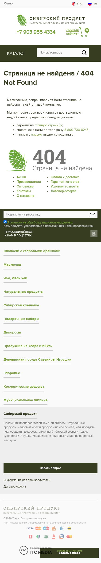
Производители (29, 182)
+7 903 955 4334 (36, 32)
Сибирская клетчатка (21, 305)
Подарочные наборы (21, 319)
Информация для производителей (27, 480)
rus (95, 3)
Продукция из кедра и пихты (28, 346)
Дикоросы (12, 332)
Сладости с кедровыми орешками (32, 251)
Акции (21, 177)
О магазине (25, 196)
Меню (8, 3)
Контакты (24, 191)
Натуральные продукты (23, 292)
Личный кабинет (72, 32)
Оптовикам (25, 186)
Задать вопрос (50, 468)
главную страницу (48, 125)
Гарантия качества (65, 182)
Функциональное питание (25, 400)
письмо (36, 134)
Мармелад (12, 264)
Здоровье (12, 373)
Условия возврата (64, 186)
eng (79, 3)
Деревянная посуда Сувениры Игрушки (37, 359)
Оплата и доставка (65, 177)
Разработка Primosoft (69, 550)
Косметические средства (24, 386)
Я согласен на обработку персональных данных (40, 222)
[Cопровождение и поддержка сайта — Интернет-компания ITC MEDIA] (35, 550)
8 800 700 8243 (76, 130)
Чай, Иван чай (15, 278)
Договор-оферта (63, 191)
